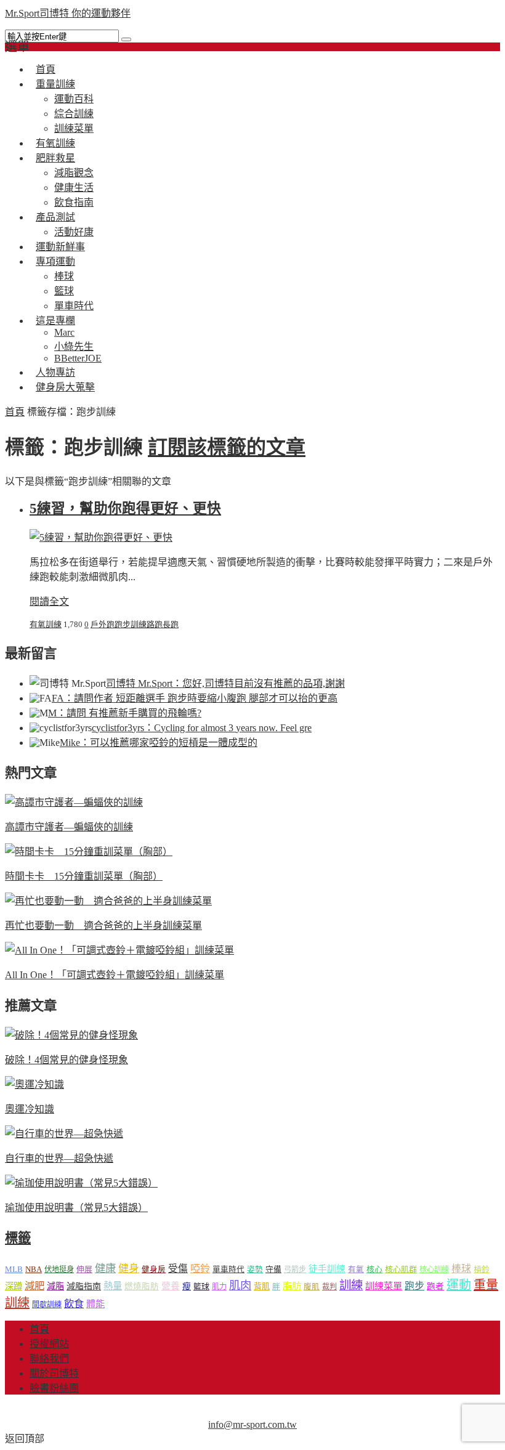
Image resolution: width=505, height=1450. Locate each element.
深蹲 (13, 1286)
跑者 (435, 1286)
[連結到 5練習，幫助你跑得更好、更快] (101, 537)
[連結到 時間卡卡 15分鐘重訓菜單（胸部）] (88, 851)
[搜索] (126, 39)
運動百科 (74, 99)
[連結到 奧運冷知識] (34, 1084)
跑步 (414, 1286)
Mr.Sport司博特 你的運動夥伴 (68, 13)
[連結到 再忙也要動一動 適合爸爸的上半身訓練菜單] (108, 901)
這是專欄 (55, 320)
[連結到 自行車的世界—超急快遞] (64, 1133)
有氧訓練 (46, 624)
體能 (95, 1303)
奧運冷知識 (29, 1109)
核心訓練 (434, 1269)
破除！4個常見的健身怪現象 (66, 1060)
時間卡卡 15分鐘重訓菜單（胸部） (84, 876)
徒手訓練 (327, 1269)
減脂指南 (84, 1286)
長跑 (171, 624)
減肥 (34, 1286)
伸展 (84, 1269)
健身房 (154, 1269)
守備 (273, 1269)
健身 (128, 1268)
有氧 (356, 1269)
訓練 (351, 1285)
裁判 (329, 1286)
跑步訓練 (131, 624)
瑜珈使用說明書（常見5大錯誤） (76, 1207)
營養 (170, 1286)
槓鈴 (482, 1269)
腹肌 (312, 1286)
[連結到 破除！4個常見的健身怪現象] (71, 1035)
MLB (14, 1269)
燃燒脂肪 (141, 1286)
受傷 (178, 1268)
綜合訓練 (74, 113)
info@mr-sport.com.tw (252, 1424)
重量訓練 (55, 84)
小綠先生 (74, 346)
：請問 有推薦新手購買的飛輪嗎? (124, 713)
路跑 (155, 624)
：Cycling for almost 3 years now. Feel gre (202, 728)
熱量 (112, 1286)
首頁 (15, 412)
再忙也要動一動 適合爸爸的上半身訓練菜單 (103, 925)
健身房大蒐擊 (65, 387)
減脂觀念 (74, 173)
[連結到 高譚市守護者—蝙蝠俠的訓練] (74, 802)
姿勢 (255, 1269)
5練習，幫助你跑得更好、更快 (125, 508)
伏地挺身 (59, 1269)
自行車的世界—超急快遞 (59, 1158)
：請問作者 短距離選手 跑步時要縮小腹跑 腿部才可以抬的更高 (194, 698)
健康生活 (74, 187)
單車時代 (228, 1269)
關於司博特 (54, 1373)
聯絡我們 (49, 1358)
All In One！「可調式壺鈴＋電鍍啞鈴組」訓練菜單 (114, 975)
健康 (105, 1268)
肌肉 (240, 1285)
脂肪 (292, 1286)
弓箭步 (295, 1269)
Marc (64, 332)
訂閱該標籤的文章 (226, 447)
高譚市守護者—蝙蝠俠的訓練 (69, 827)
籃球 (64, 291)
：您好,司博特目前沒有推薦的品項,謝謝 (225, 683)
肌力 (219, 1286)
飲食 (74, 1304)
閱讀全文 (49, 601)
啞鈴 (200, 1268)
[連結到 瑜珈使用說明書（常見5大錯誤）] (81, 1183)
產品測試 (55, 217)
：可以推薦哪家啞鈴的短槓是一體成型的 (158, 742)
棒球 (64, 276)
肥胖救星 (55, 158)
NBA (33, 1269)
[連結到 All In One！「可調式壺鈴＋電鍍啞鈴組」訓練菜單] (119, 950)
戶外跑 (103, 624)
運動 (458, 1285)
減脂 (55, 1286)
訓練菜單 (383, 1286)
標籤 (18, 1238)
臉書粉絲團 (54, 1388)
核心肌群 (401, 1269)
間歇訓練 (47, 1304)
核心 (374, 1269)
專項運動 (55, 261)
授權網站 (49, 1344)
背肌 (262, 1286)
